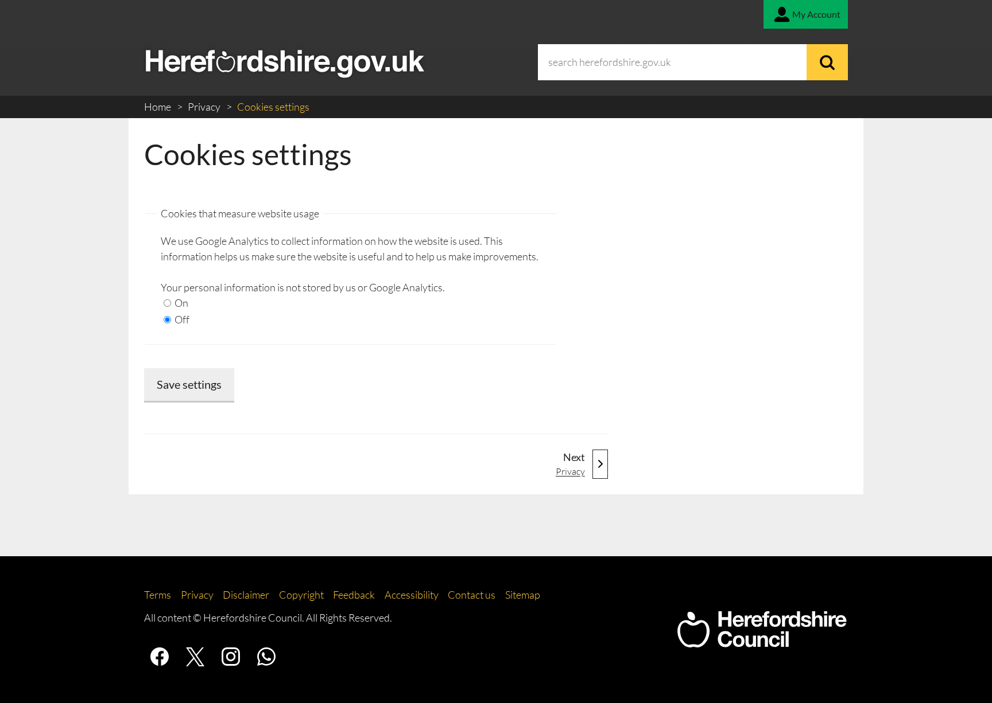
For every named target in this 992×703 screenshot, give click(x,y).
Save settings (189, 384)
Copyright (301, 594)
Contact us (471, 594)
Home (158, 106)
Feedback (354, 594)
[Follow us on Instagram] (230, 656)
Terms (157, 594)
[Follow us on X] (195, 656)
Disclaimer (246, 594)
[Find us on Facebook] (159, 656)
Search (827, 62)
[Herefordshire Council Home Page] (762, 641)
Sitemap (522, 594)
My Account (816, 14)
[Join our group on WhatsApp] (266, 656)
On (180, 302)
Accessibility (412, 594)
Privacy (205, 106)
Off (181, 319)
